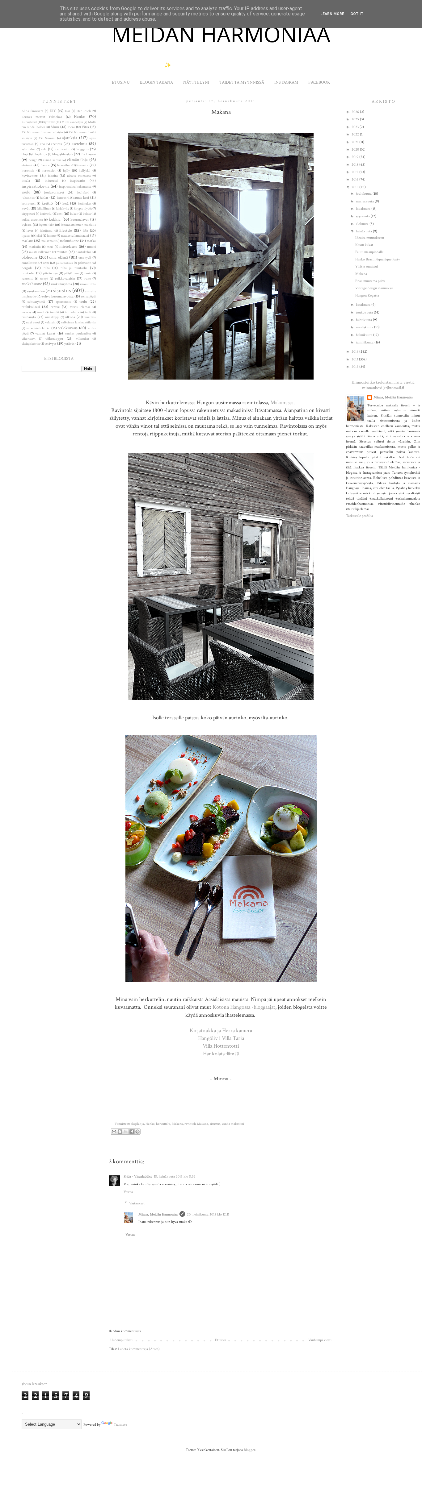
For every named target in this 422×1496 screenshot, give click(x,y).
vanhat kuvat (45, 333)
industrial (51, 181)
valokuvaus (68, 328)
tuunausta (29, 317)
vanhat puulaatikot (78, 333)
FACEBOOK (319, 82)
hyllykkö (84, 170)
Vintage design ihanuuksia (374, 288)
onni (46, 263)
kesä (65, 203)
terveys (26, 312)
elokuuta (362, 224)
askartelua (29, 149)
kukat (74, 214)
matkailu (35, 247)
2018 (355, 164)
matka (91, 241)
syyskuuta (363, 216)
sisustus (215, 1124)
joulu (26, 192)
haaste (44, 165)
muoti (91, 246)
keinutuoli (29, 204)
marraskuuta (365, 201)
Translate (120, 1424)
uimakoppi (52, 317)
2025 (356, 119)
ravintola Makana (196, 1124)
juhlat (44, 197)
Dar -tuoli (84, 111)
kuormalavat (79, 219)
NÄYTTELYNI (196, 82)
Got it (357, 14)
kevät (26, 208)
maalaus (27, 241)
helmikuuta (364, 335)
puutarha (28, 273)
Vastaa (128, 1192)
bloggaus (82, 149)
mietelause (68, 246)
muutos (62, 252)
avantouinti (62, 149)
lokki (39, 236)
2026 (356, 112)
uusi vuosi (33, 322)
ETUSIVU (121, 82)
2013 (355, 359)
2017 (355, 172)
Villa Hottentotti (221, 1045)
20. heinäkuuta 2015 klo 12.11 (208, 1214)
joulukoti (83, 192)
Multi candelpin (72, 122)
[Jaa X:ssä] (126, 1131)
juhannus (28, 198)
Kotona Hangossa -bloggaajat (244, 1007)
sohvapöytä (88, 296)
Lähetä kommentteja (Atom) (139, 1349)
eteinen (27, 165)
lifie (85, 230)
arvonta (56, 144)
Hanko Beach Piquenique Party (377, 259)
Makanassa (281, 402)
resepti (44, 278)
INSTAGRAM (286, 82)
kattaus (61, 198)
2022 (356, 134)
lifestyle (65, 230)
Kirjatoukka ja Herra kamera (221, 1030)
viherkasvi (29, 339)
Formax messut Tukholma (42, 117)
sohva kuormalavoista (58, 296)
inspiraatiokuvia (35, 186)
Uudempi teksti (121, 1340)
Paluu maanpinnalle (369, 252)
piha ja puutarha (74, 268)
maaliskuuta (365, 327)
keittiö (47, 203)
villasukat (82, 339)
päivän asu (50, 273)
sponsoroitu (63, 302)
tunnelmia (72, 312)
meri (50, 247)
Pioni (71, 127)
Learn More (332, 14)
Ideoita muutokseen (369, 237)
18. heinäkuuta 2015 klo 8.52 (175, 1176)
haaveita (82, 165)
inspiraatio (77, 180)
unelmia (90, 317)
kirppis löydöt (82, 208)
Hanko (150, 1124)
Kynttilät (49, 122)
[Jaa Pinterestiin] (137, 1131)
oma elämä (58, 257)
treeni (40, 312)
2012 (355, 366)
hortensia (28, 170)
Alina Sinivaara (32, 111)
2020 (356, 149)
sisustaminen (36, 291)
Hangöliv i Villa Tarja (221, 1038)
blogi (25, 154)
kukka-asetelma (32, 220)
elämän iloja (77, 160)
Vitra (85, 127)
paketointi (84, 263)
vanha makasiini (233, 1124)
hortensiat (48, 170)
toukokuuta (365, 312)
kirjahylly (62, 208)
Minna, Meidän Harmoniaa (158, 1214)
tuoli (88, 312)
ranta (87, 273)
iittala (26, 180)
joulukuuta (364, 193)
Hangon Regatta (367, 295)
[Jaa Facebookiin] (132, 1131)
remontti (27, 278)
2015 (355, 187)
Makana (177, 1124)
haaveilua (63, 165)
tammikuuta (365, 342)
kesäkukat (84, 204)
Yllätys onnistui (366, 266)
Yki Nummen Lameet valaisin (42, 132)
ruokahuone (32, 284)
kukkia (55, 219)
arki (42, 144)
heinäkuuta (364, 231)
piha (47, 268)
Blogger (249, 1450)
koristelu (46, 214)
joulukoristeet (54, 192)
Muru (55, 127)
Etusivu (220, 1340)
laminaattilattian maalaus (78, 225)
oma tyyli (84, 258)
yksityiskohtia (31, 344)
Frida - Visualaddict (138, 1176)
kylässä (27, 224)
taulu (83, 301)
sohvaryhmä (36, 301)
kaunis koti (81, 197)
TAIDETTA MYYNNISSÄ (241, 82)
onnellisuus (29, 263)
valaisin (50, 322)
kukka (87, 214)
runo (87, 278)
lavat (30, 231)
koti (59, 213)
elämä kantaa (52, 160)
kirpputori (28, 214)
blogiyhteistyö (62, 154)
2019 (355, 157)
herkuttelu (163, 1124)
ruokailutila (88, 284)
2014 (355, 351)
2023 (356, 127)
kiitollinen (44, 208)
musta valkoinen (40, 252)
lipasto (26, 236)
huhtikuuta (364, 320)
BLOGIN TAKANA (156, 82)
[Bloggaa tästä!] (120, 1131)
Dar (67, 111)
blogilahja (137, 1124)
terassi (55, 307)
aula (44, 149)
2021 (355, 142)
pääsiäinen (71, 273)
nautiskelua (83, 252)
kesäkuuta (363, 304)
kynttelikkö (46, 225)
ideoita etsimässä (79, 176)
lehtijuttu (46, 231)
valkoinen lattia (37, 328)
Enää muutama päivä (370, 281)
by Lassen (89, 154)
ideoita (53, 175)
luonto (51, 236)
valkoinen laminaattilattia (78, 322)
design (33, 160)
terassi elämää (80, 307)
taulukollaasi (31, 307)
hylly (66, 170)
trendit (54, 312)
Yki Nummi (47, 138)
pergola (27, 268)
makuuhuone (69, 241)
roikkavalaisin (65, 278)
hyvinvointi (30, 175)
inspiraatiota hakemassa (75, 187)
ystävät (69, 343)
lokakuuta (363, 208)
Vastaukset (137, 1203)
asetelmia (79, 144)
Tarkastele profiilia (359, 515)
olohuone (29, 257)
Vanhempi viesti (319, 1340)
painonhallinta (64, 263)
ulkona (70, 317)
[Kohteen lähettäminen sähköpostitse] (114, 1131)
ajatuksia (69, 138)
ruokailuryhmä (61, 284)
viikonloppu (54, 338)
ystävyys (50, 343)
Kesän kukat (364, 245)
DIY (53, 111)
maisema (47, 241)
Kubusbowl (29, 122)
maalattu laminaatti (75, 235)
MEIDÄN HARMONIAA (221, 34)
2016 (355, 179)
